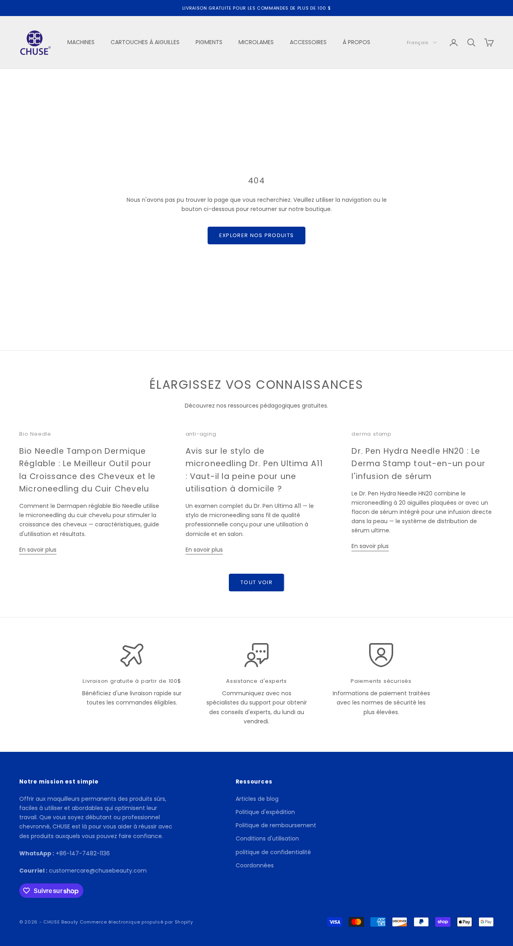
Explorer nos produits (256, 235)
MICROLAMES (256, 42)
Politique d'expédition (265, 812)
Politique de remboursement (276, 825)
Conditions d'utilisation (267, 838)
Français (418, 42)
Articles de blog (257, 799)
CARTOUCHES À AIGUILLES (145, 42)
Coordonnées (255, 865)
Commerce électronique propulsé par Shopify (136, 922)
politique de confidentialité (273, 852)
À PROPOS (356, 42)
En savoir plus (38, 550)
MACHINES (81, 42)
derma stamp (371, 434)
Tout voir (256, 582)
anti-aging (201, 434)
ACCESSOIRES (308, 42)
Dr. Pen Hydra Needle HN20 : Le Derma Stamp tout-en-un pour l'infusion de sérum (418, 463)
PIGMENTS (209, 42)
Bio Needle (35, 434)
